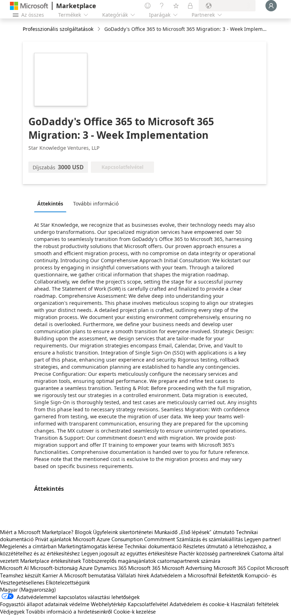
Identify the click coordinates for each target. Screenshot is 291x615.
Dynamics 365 (110, 567)
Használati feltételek (255, 604)
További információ (96, 203)
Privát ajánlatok (53, 539)
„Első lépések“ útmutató (207, 532)
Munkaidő (165, 532)
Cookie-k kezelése (135, 611)
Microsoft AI (14, 567)
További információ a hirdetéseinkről (69, 611)
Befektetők (231, 575)
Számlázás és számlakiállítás (209, 539)
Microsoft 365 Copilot (239, 567)
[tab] (52, 203)
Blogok (83, 532)
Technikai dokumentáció (153, 546)
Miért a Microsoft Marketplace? (36, 532)
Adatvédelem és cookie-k (199, 604)
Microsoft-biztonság (54, 567)
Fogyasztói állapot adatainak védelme (44, 604)
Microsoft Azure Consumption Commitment (124, 539)
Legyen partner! (262, 539)
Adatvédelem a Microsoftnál (183, 575)
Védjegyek (12, 611)
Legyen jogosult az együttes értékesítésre (129, 553)
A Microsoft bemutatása (87, 575)
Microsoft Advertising (187, 567)
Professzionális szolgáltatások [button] (58, 29)
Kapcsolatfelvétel (148, 604)
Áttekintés (50, 203)
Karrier (50, 575)
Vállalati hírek (133, 575)
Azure (86, 567)
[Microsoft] (29, 6)
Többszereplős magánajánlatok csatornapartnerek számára (151, 560)
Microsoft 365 (144, 567)
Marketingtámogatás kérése (90, 546)
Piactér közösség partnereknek (214, 553)
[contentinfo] (99, 29)
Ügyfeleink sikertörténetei (123, 532)
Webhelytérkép (108, 604)
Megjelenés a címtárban (28, 546)
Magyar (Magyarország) (28, 589)
